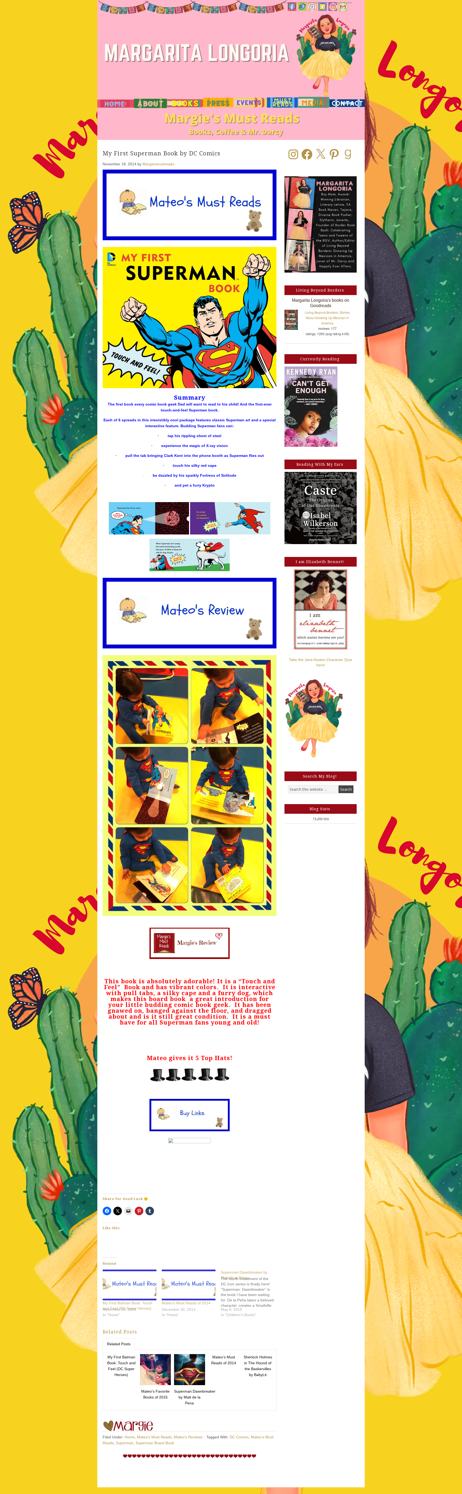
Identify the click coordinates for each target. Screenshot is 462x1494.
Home (130, 1437)
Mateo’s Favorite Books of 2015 (155, 1394)
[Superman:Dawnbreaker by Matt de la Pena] (250, 1295)
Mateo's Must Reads (154, 1437)
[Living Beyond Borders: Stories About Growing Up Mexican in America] (293, 321)
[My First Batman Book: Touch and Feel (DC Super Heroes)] (129, 1285)
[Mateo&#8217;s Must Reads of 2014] (188, 1285)
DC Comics (239, 1437)
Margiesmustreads (158, 164)
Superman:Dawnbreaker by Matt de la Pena (190, 1397)
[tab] (119, 1344)
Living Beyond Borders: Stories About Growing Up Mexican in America (327, 317)
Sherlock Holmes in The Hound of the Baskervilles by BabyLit (258, 1366)
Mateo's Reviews (188, 1437)
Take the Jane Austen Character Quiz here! (320, 662)
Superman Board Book (155, 1443)
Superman (124, 1443)
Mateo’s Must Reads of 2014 (186, 1303)
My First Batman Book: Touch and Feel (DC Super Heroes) (121, 1366)
